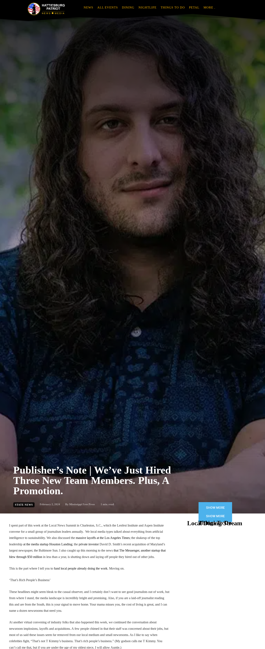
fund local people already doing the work (80, 568)
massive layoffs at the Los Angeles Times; (103, 538)
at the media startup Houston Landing (47, 544)
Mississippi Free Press (82, 504)
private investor (89, 544)
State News (24, 504)
